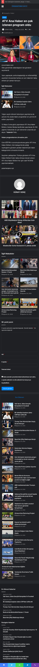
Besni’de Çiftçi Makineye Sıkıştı (25, 439)
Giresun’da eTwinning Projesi (24, 513)
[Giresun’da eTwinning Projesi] (10, 303)
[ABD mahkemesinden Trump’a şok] (7, 488)
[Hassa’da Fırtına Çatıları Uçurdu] (28, 282)
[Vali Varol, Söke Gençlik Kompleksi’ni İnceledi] (7, 94)
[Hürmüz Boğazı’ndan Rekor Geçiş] (7, 534)
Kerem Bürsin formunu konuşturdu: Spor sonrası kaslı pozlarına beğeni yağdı (25, 478)
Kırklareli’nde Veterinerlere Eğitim (13, 566)
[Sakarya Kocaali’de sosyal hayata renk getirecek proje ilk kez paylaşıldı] (7, 497)
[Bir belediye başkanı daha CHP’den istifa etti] (7, 104)
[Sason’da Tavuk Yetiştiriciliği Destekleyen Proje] (7, 560)
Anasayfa (6, 13)
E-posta (5, 362)
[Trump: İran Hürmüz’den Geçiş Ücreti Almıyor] (7, 424)
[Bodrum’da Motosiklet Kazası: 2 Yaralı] (10, 263)
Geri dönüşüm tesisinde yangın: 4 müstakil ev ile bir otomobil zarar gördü (10, 291)
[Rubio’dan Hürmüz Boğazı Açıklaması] (7, 451)
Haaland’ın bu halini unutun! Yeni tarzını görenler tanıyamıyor (24, 506)
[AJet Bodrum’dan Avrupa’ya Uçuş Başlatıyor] (7, 551)
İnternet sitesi (6, 369)
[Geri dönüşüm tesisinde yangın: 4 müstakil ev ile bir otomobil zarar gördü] (10, 282)
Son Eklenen (19, 397)
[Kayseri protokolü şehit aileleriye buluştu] (28, 303)
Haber (12, 13)
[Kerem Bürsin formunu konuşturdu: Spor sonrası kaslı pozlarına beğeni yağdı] (7, 478)
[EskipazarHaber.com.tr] (20, 6)
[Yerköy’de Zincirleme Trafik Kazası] (7, 575)
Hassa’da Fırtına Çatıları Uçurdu (25, 466)
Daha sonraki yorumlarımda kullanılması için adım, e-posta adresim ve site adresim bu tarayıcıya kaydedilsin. (19, 380)
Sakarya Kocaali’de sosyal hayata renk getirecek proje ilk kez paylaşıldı (26, 496)
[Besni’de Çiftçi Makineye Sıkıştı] (28, 263)
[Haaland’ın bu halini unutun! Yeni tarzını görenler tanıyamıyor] (7, 506)
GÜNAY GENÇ (9, 29)
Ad (3, 354)
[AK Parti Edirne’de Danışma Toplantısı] (7, 542)
